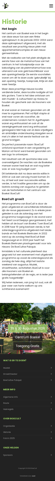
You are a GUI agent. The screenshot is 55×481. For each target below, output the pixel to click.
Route (6, 403)
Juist (33, 476)
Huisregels (8, 409)
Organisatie (9, 426)
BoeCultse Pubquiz (12, 380)
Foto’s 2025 (9, 438)
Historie (7, 432)
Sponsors (8, 455)
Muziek (6, 367)
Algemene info (10, 396)
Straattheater (10, 374)
